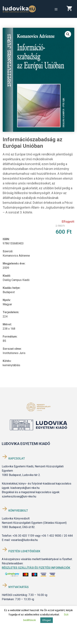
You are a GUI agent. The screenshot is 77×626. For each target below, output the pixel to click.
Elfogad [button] (46, 620)
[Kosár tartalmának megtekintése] (70, 9)
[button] (68, 34)
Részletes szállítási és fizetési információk (36, 567)
